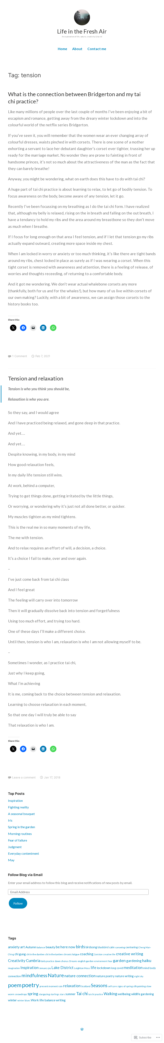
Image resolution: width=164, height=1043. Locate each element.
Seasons (99, 985)
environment (100, 961)
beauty (50, 947)
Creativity (16, 960)
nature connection (80, 975)
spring (33, 993)
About (77, 49)
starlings (54, 994)
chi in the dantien (35, 954)
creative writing (129, 953)
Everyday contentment (23, 853)
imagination (14, 968)
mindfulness (34, 975)
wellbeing (124, 994)
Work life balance (43, 1000)
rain (60, 986)
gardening (134, 961)
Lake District (62, 967)
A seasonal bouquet (21, 814)
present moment (49, 986)
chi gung (20, 954)
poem (14, 985)
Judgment (15, 847)
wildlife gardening (142, 994)
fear (110, 961)
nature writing (124, 976)
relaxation (72, 985)
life (93, 967)
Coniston (98, 954)
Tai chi (82, 993)
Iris (10, 820)
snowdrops (21, 994)
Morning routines (20, 834)
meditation (133, 967)
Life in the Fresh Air (82, 31)
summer (70, 994)
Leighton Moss (82, 968)
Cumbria (33, 960)
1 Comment (19, 356)
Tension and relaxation (35, 378)
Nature (56, 975)
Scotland (85, 986)
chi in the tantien (54, 954)
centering (132, 947)
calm (112, 947)
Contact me (96, 49)
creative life (109, 954)
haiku (146, 960)
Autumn (30, 947)
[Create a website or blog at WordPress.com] (82, 1029)
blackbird (103, 947)
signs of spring (125, 986)
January (43, 968)
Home (62, 49)
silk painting (139, 986)
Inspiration (15, 800)
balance (41, 947)
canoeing (120, 947)
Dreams (73, 961)
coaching (86, 954)
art (22, 947)
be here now (65, 947)
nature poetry (105, 976)
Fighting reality (18, 807)
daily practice (47, 961)
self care (112, 986)
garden (119, 960)
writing (61, 1000)
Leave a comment (24, 777)
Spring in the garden (21, 827)
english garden (86, 961)
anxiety (14, 947)
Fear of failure (17, 840)
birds (80, 946)
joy (49, 968)
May (11, 860)
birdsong (91, 947)
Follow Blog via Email (25, 875)
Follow (18, 903)
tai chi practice (95, 994)
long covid (117, 968)
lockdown (103, 968)
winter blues (23, 1000)
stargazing (44, 994)
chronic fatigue (71, 954)
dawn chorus (62, 961)
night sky (138, 976)
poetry (30, 984)
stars (62, 994)
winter (12, 1000)
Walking (110, 994)
